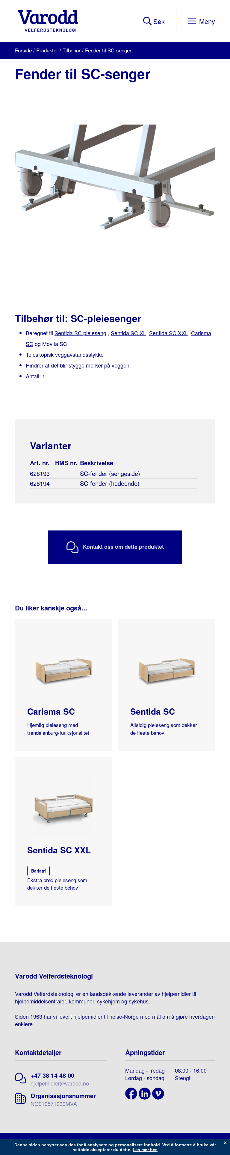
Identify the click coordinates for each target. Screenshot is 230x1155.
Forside (23, 50)
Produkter (47, 50)
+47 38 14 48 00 (52, 1075)
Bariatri (38, 871)
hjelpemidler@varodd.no (60, 1083)
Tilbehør (72, 50)
